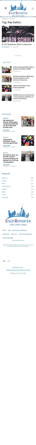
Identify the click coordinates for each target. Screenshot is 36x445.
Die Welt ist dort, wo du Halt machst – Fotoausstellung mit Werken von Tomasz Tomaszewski (23, 96)
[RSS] (4, 261)
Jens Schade (6, 130)
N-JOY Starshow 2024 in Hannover (17, 44)
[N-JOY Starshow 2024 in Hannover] (18, 34)
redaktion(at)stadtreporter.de (18, 270)
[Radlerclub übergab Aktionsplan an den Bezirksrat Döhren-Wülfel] (7, 69)
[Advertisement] (18, 355)
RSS (9, 261)
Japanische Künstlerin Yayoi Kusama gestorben (10, 141)
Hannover (5, 137)
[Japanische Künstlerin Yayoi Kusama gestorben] (7, 88)
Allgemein (5, 118)
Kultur (3, 41)
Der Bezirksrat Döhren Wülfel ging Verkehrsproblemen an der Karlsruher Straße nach (23, 78)
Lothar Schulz (6, 145)
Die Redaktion (6, 47)
